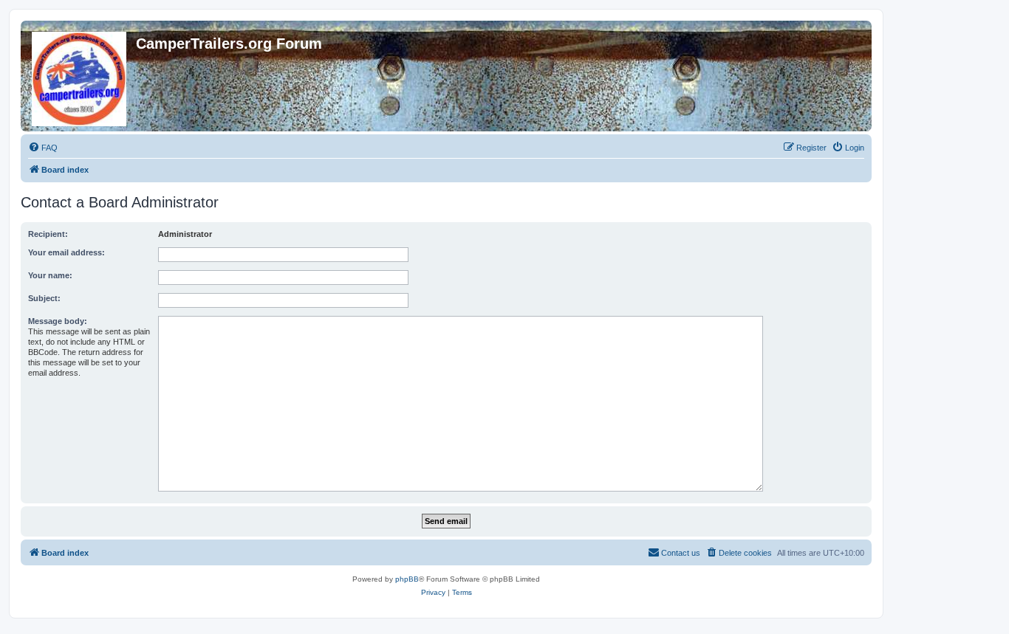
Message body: (57, 321)
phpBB (407, 579)
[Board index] (80, 76)
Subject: (44, 298)
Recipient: (48, 234)
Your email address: (66, 252)
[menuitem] (43, 147)
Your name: (50, 275)
